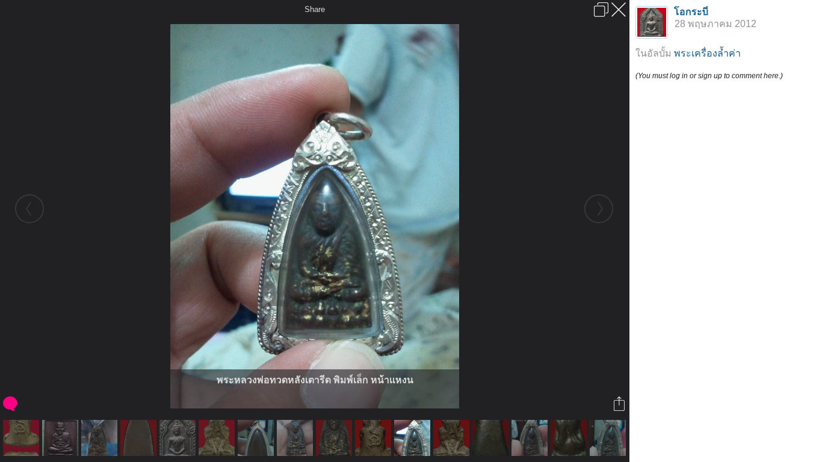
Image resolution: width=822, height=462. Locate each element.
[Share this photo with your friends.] (620, 403)
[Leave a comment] (11, 403)
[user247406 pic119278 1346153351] (296, 438)
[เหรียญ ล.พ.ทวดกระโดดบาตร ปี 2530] (61, 438)
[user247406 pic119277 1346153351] (100, 438)
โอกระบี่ (691, 12)
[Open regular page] (601, 9)
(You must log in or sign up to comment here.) (709, 76)
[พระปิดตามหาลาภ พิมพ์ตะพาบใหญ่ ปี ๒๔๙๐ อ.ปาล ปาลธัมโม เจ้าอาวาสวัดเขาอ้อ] (570, 438)
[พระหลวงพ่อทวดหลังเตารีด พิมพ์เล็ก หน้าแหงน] (413, 438)
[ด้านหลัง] (139, 438)
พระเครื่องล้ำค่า (707, 53)
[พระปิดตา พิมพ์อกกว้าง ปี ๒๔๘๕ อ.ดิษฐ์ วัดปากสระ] (452, 438)
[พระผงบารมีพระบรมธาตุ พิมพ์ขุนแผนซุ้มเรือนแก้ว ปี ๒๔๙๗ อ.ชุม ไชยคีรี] (179, 438)
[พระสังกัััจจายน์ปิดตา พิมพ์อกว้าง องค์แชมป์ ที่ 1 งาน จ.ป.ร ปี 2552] (218, 438)
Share (314, 9)
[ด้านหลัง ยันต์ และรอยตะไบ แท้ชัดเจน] (22, 438)
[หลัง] (257, 438)
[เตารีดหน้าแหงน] (335, 438)
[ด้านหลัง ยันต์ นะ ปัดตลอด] (374, 438)
